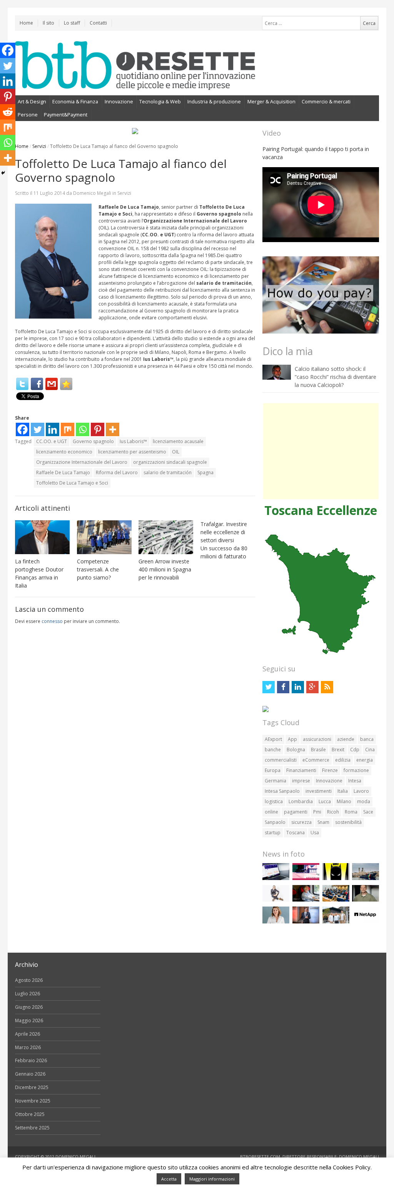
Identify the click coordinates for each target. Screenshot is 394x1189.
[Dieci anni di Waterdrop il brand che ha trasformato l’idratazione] (335, 921)
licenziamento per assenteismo (132, 451)
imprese (301, 780)
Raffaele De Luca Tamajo (63, 472)
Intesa (354, 780)
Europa (272, 770)
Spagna (205, 472)
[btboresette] (135, 84)
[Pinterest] (97, 429)
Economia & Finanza (75, 101)
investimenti (319, 791)
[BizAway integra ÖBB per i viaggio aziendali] (305, 900)
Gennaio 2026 (30, 1074)
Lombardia (301, 801)
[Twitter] (22, 384)
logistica (274, 801)
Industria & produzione (214, 101)
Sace (368, 812)
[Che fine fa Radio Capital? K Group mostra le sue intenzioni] (275, 900)
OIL (175, 451)
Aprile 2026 (27, 1034)
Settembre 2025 (32, 1127)
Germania (275, 780)
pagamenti (295, 812)
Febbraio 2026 (31, 1060)
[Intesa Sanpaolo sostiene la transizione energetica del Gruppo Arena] (305, 921)
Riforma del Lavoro (117, 472)
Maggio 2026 (29, 1020)
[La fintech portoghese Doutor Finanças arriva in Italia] (42, 537)
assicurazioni (317, 739)
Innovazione (119, 101)
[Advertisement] (321, 451)
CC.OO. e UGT (51, 441)
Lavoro (361, 791)
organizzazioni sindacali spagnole (170, 462)
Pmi (317, 812)
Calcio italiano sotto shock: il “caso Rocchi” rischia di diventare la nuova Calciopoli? (335, 377)
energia (364, 760)
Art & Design (32, 101)
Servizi (39, 146)
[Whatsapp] (82, 429)
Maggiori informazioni (212, 1179)
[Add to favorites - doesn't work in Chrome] (66, 384)
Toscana (295, 832)
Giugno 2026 (29, 1007)
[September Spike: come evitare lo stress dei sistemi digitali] (275, 878)
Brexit (338, 749)
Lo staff (72, 23)
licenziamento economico (64, 451)
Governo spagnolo (93, 441)
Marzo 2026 (28, 1047)
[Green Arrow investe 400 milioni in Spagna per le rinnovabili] (166, 537)
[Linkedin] (52, 429)
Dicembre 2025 (31, 1087)
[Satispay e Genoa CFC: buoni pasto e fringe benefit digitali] (275, 921)
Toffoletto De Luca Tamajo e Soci (72, 483)
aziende (345, 739)
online (271, 812)
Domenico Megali (92, 193)
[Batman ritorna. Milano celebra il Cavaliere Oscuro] (335, 878)
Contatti (98, 23)
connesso (52, 621)
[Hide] (3, 173)
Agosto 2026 (29, 980)
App (292, 739)
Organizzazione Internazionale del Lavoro (81, 462)
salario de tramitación (168, 472)
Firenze (330, 770)
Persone (28, 114)
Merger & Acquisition (271, 101)
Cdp (354, 749)
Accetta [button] (169, 1179)
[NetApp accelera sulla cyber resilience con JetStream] (365, 921)
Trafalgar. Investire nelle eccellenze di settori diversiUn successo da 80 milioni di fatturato (223, 540)
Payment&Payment (65, 114)
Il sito (48, 23)
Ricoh (333, 812)
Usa (315, 832)
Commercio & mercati (326, 101)
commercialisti (281, 760)
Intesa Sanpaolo (282, 791)
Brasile (318, 749)
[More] (112, 429)
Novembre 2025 (32, 1101)
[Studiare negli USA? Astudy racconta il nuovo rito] (335, 900)
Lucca (325, 801)
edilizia (343, 760)
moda (363, 801)
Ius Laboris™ (133, 441)
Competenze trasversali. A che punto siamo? (98, 569)
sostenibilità (348, 822)
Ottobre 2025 (30, 1114)
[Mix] (67, 429)
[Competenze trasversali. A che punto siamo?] (104, 537)
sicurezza (301, 822)
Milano (344, 801)
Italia (342, 791)
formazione (356, 770)
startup (272, 832)
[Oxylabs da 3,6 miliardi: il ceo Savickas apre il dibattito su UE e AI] (365, 900)
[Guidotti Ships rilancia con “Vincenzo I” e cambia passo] (365, 878)
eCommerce (315, 760)
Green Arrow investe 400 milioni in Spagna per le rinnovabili (165, 569)
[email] (51, 384)
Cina (370, 749)
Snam (323, 822)
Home (26, 23)
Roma (351, 812)
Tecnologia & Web (160, 101)
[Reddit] (7, 112)
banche (273, 749)
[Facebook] (37, 384)
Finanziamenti (301, 770)
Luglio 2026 (27, 993)
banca (367, 739)
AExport (273, 739)
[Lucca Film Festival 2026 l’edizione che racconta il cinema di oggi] (305, 878)
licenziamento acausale (178, 441)
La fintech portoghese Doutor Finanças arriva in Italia (39, 573)
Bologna (296, 749)
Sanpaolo (275, 822)
